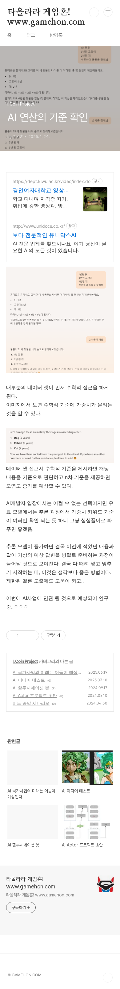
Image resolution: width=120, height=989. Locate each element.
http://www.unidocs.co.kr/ (39, 226)
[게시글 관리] (32, 635)
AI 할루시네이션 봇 (31, 687)
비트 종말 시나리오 (31, 703)
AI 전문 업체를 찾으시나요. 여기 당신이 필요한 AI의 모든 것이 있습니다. (59, 246)
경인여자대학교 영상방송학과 (41, 190)
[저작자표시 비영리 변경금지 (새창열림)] (74, 635)
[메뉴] (108, 12)
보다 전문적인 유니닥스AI (44, 235)
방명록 (56, 35)
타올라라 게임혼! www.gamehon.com (46, 12)
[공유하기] (24, 635)
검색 (94, 12)
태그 (30, 35)
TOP (108, 978)
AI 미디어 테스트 (29, 680)
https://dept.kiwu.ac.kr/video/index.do (51, 181)
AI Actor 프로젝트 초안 (35, 695)
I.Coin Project (25, 661)
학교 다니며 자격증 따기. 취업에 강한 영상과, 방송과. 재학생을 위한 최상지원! (40, 202)
